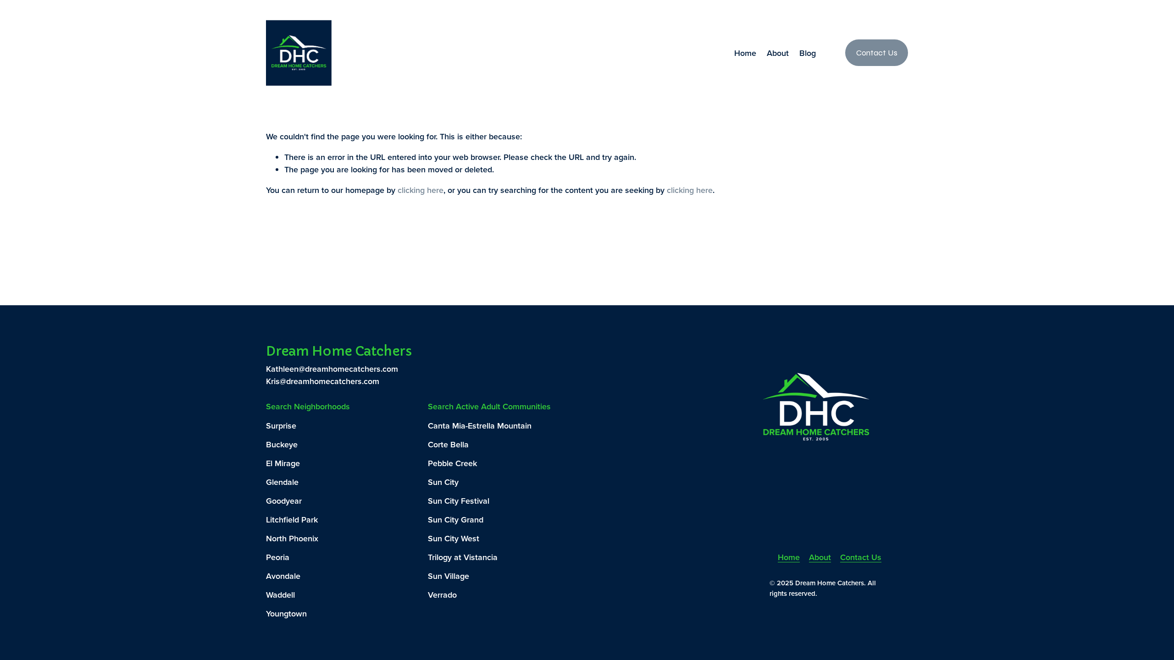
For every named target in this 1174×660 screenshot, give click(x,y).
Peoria (277, 557)
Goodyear (284, 500)
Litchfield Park (292, 519)
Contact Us (876, 53)
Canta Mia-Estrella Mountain (480, 425)
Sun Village (448, 576)
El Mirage (283, 463)
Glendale (282, 482)
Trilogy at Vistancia (463, 557)
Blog (807, 53)
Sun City (443, 482)
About (778, 53)
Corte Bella (448, 444)
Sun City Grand (455, 519)
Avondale (283, 576)
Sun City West (453, 538)
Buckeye (282, 444)
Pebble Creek (452, 463)
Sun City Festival (458, 500)
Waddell (280, 594)
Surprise (281, 425)
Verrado (442, 594)
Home (745, 53)
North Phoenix (292, 538)
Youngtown (286, 613)
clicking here (420, 190)
